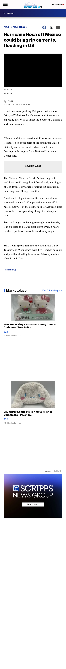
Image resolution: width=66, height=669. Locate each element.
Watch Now (57, 5)
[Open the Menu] (5, 4)
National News (15, 26)
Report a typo (11, 270)
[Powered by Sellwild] (57, 471)
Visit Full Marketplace (52, 290)
